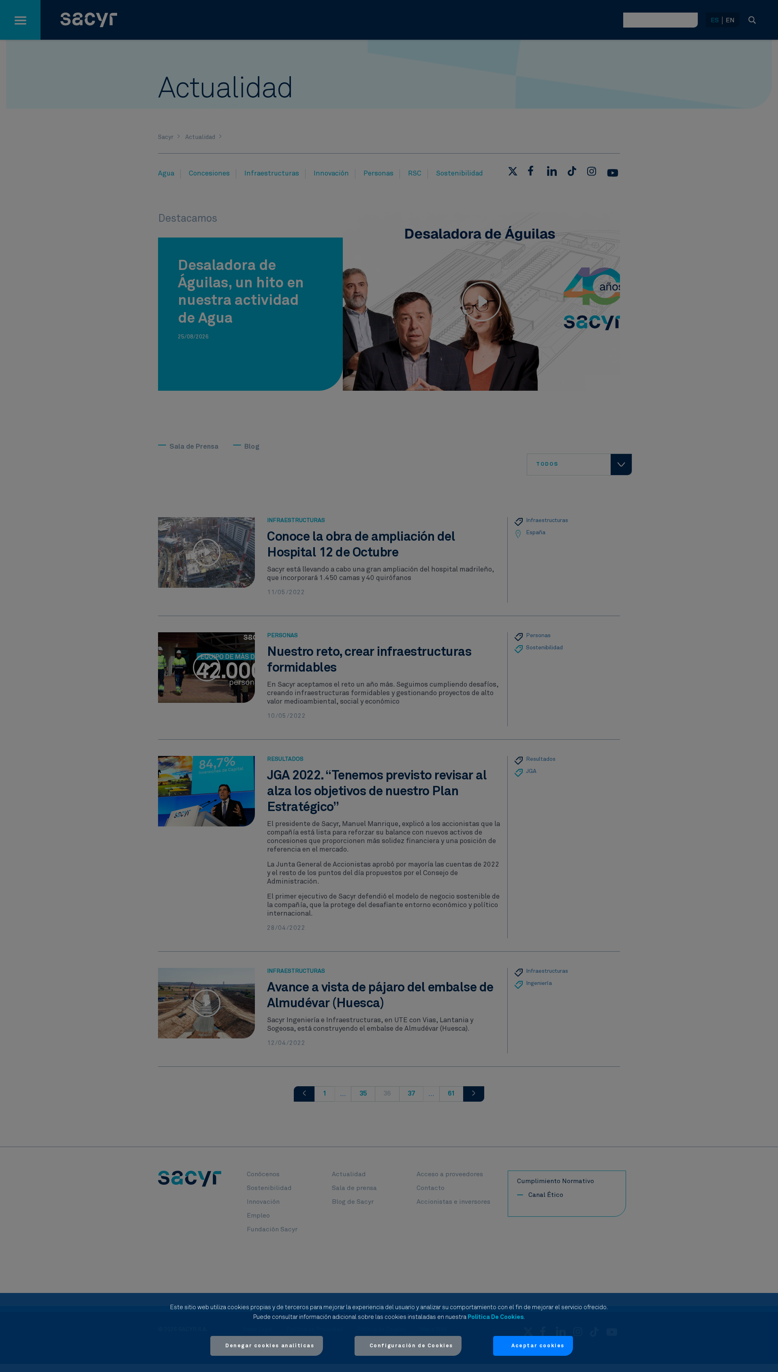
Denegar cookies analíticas (269, 1345)
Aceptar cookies (537, 1345)
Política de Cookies (496, 1317)
